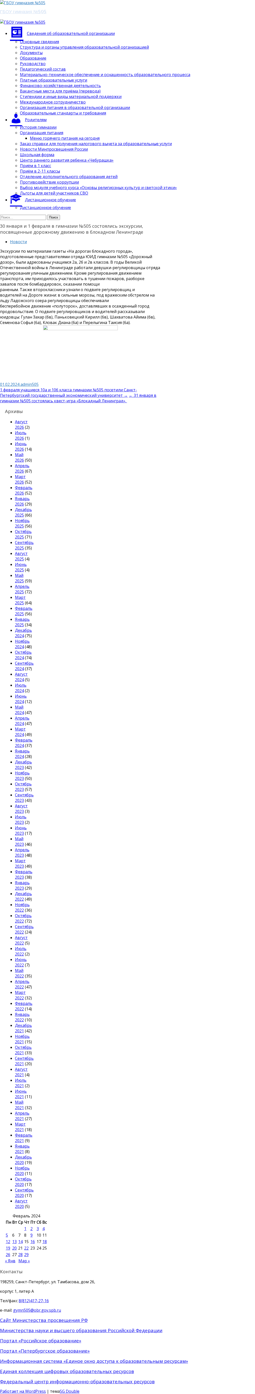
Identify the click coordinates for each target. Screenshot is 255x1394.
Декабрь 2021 (23, 1028)
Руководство (33, 63)
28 (20, 1254)
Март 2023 (20, 863)
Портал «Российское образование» (40, 1340)
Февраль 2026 (23, 490)
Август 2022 (21, 940)
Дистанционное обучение (45, 207)
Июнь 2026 (21, 446)
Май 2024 (19, 709)
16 (32, 1241)
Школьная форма (37, 154)
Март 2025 (20, 600)
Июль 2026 (20, 435)
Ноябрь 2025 (22, 523)
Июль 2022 (20, 951)
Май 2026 (19, 457)
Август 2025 (21, 556)
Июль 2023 (20, 819)
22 (26, 1248)
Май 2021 (19, 1104)
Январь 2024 (22, 753)
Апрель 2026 (22, 468)
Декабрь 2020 (23, 1159)
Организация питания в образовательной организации (75, 107)
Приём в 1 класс (35, 165)
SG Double (69, 1391)
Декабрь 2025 (23, 512)
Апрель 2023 (22, 852)
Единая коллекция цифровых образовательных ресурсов (67, 1371)
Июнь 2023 (21, 830)
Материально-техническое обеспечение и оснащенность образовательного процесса (105, 74)
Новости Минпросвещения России (54, 149)
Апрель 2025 (22, 589)
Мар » (24, 1261)
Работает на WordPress (23, 1391)
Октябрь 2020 (23, 1181)
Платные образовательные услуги (53, 80)
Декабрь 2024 (23, 633)
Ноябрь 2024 (22, 644)
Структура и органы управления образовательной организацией (84, 47)
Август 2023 (21, 808)
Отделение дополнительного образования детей (69, 176)
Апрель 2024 (22, 720)
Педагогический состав (43, 69)
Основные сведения (39, 41)
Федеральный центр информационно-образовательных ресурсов (77, 1381)
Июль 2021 (20, 1082)
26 (8, 1254)
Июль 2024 (20, 687)
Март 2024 (20, 731)
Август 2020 (21, 1203)
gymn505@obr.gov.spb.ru (37, 1310)
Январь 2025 (22, 622)
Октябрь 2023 (23, 786)
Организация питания (41, 132)
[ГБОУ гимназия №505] (22, 2)
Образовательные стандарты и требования (63, 113)
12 (8, 1241)
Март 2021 (20, 1126)
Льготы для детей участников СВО (54, 193)
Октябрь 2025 (23, 534)
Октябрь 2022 (23, 918)
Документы (31, 52)
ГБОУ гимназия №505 (23, 11)
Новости (18, 241)
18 (44, 1241)
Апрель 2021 (22, 1115)
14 (20, 1241)
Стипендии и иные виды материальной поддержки (71, 96)
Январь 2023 (22, 885)
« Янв (10, 1261)
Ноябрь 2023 (22, 775)
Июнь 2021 (21, 1093)
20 (14, 1248)
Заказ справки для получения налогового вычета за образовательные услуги (96, 143)
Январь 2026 (22, 501)
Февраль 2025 (23, 611)
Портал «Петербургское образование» (45, 1351)
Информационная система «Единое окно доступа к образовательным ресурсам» (94, 1361)
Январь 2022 (22, 1017)
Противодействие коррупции (49, 182)
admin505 (29, 384)
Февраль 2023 (23, 874)
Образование (33, 58)
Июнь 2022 (21, 962)
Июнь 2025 (21, 567)
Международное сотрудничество (53, 102)
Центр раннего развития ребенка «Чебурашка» (67, 160)
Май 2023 (19, 841)
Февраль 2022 (23, 1006)
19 (8, 1248)
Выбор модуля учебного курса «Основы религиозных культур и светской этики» (98, 187)
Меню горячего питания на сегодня (65, 138)
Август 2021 (21, 1072)
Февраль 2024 (23, 742)
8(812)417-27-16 (34, 1300)
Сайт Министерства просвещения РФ (44, 1320)
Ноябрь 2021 (22, 1039)
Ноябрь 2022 (22, 907)
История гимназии (38, 127)
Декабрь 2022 (23, 896)
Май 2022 (19, 973)
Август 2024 (21, 676)
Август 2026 (21, 424)
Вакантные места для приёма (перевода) (60, 91)
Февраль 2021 (23, 1137)
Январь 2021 (22, 1148)
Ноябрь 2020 (22, 1170)
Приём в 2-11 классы (40, 171)
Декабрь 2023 (23, 764)
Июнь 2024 (21, 698)
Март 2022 (20, 995)
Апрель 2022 (22, 984)
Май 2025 (19, 578)
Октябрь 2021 (23, 1050)
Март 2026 (20, 479)
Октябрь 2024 (23, 654)
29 (26, 1254)
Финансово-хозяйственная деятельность (60, 85)
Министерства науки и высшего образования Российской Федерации (81, 1330)
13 (14, 1241)
